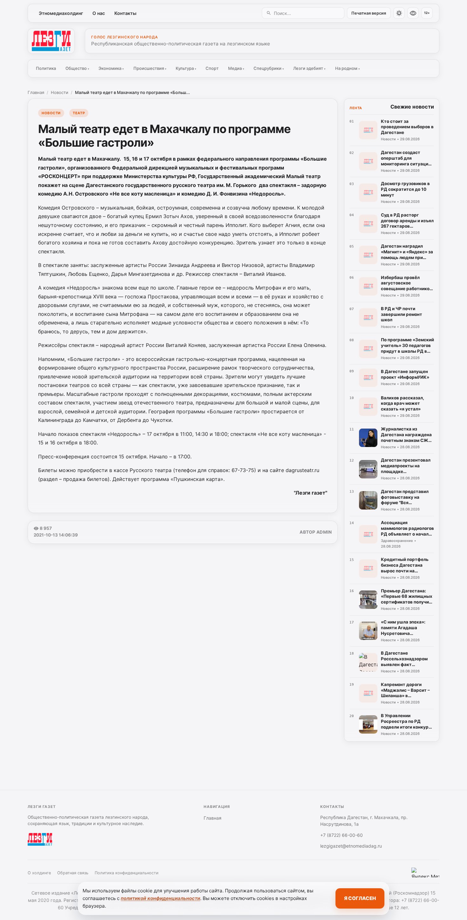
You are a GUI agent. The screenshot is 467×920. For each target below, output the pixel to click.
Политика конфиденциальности (127, 872)
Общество (77, 68)
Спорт (212, 68)
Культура (186, 68)
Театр (79, 113)
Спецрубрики (269, 68)
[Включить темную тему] (399, 13)
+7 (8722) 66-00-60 (341, 835)
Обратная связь (72, 872)
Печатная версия (368, 13)
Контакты (125, 13)
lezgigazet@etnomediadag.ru (351, 846)
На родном (347, 68)
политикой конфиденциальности (160, 898)
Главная (36, 92)
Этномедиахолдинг (61, 13)
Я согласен (360, 898)
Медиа (236, 68)
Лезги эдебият (309, 68)
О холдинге (39, 872)
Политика (46, 68)
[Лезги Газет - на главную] (51, 41)
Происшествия (149, 68)
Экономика (111, 68)
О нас (98, 13)
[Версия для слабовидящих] (413, 13)
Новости (59, 92)
